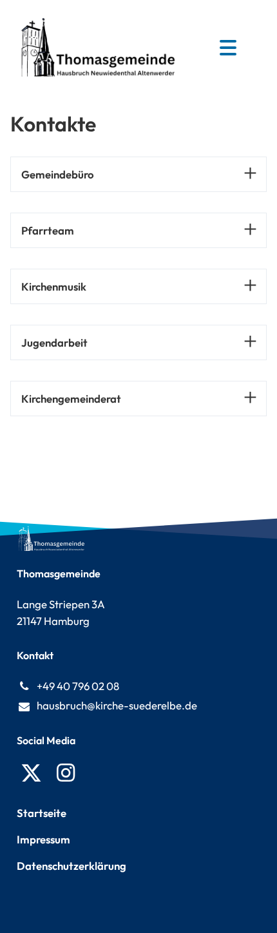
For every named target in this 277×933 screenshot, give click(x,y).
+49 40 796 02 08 (78, 686)
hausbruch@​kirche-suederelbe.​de (117, 705)
